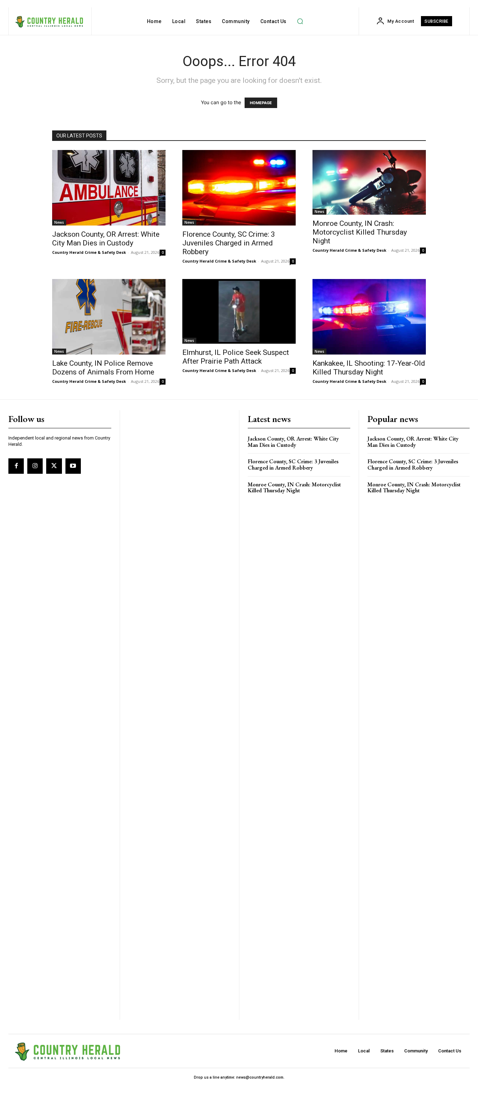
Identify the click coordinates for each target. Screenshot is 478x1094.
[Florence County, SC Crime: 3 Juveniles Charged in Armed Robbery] (239, 188)
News (59, 222)
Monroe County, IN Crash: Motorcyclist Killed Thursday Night (359, 232)
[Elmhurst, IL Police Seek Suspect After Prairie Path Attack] (239, 311)
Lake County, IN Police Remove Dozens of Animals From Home (103, 367)
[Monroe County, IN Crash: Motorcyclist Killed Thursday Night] (369, 182)
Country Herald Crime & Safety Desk (89, 252)
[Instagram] (35, 466)
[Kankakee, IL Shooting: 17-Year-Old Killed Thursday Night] (369, 317)
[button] (300, 21)
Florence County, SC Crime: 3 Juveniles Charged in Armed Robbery (228, 243)
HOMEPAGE (261, 102)
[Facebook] (16, 466)
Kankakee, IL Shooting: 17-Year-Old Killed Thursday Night (368, 367)
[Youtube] (73, 466)
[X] (54, 466)
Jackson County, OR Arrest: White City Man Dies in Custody (106, 238)
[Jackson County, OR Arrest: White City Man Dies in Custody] (109, 188)
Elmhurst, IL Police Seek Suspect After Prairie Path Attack (235, 356)
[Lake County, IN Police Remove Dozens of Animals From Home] (109, 317)
